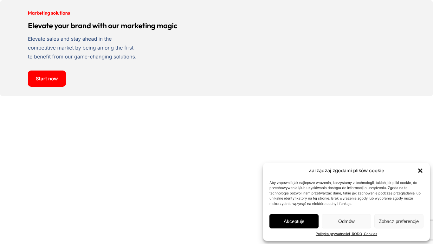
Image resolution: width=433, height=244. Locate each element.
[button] (420, 170)
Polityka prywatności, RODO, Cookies (346, 234)
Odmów (346, 221)
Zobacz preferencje (399, 221)
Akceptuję (294, 221)
